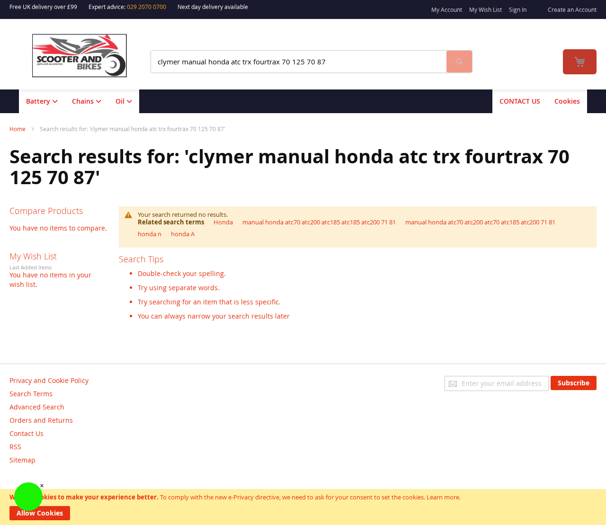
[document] (303, 507)
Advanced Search (36, 406)
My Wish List (485, 9)
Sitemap (22, 459)
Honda (223, 222)
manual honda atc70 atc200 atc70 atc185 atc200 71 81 (480, 222)
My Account (446, 9)
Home (18, 129)
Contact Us (26, 433)
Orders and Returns (41, 420)
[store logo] (85, 56)
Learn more (443, 497)
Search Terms (31, 393)
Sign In (517, 9)
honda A (183, 234)
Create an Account (572, 9)
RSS (15, 446)
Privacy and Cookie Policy (49, 380)
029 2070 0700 (146, 6)
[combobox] (298, 61)
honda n (149, 234)
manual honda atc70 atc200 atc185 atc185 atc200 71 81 (319, 222)
